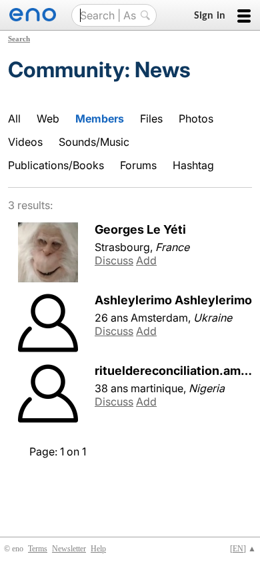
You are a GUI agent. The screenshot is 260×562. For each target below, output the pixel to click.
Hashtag (193, 165)
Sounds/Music (94, 141)
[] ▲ (243, 548)
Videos (25, 141)
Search (19, 39)
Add (146, 260)
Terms (37, 548)
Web (48, 118)
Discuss (114, 260)
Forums (138, 165)
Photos (196, 118)
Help (98, 548)
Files (151, 118)
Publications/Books (56, 165)
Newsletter (69, 548)
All (14, 118)
